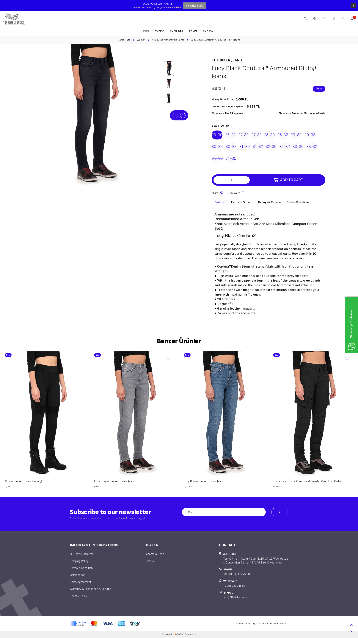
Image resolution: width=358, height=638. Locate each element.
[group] (89, 115)
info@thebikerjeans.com (238, 597)
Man (146, 30)
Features (219, 202)
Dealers (149, 561)
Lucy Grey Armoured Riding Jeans (114, 481)
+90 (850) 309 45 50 (237, 574)
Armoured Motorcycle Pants (168, 39)
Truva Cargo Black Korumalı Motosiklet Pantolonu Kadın (307, 481)
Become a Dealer (155, 554)
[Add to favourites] (78, 358)
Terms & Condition (81, 568)
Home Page (124, 39)
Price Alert (234, 193)
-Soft (178, 634)
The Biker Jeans (227, 60)
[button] (175, 115)
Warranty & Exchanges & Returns (90, 589)
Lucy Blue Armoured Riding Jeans (204, 481)
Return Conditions (298, 202)
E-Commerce (189, 634)
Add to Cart (291, 180)
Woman (159, 30)
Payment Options (241, 202)
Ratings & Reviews (269, 202)
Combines (176, 30)
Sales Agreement (80, 582)
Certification (77, 575)
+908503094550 (234, 586)
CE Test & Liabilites (82, 554)
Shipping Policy (79, 561)
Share (215, 193)
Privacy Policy (78, 596)
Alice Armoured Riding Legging (23, 481)
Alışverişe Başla (194, 5)
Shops (193, 30)
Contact (209, 30)
